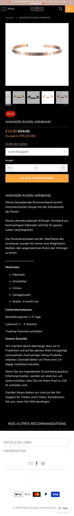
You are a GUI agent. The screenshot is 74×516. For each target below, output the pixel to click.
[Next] (66, 54)
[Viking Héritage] (37, 9)
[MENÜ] (2, 9)
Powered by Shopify (50, 507)
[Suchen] (60, 9)
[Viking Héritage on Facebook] (37, 464)
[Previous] (8, 54)
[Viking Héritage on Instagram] (43, 464)
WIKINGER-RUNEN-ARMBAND (34, 17)
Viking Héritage (30, 507)
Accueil (9, 17)
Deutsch (33, 475)
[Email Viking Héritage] (30, 464)
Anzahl (9, 160)
